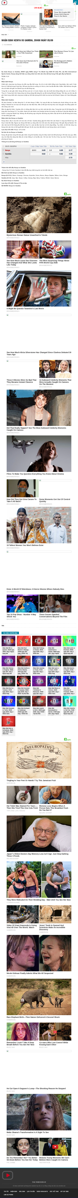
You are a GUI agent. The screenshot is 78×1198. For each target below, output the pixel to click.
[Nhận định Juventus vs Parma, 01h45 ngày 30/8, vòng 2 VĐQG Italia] (39, 661)
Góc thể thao (54, 1191)
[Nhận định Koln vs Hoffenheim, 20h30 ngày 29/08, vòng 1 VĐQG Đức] (8, 721)
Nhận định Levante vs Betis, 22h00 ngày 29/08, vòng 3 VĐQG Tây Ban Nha (39, 710)
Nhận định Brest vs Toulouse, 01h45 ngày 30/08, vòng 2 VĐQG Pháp (8, 690)
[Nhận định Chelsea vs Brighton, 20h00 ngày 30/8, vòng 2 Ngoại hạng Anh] (8, 661)
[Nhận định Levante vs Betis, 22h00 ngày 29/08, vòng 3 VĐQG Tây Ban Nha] (39, 701)
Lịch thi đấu (31, 1191)
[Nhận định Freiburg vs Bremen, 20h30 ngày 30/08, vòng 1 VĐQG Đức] (39, 641)
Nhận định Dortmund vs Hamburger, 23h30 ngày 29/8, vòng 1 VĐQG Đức (23, 710)
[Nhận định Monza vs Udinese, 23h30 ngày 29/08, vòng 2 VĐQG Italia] (54, 681)
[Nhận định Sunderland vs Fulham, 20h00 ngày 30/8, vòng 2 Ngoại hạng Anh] (54, 641)
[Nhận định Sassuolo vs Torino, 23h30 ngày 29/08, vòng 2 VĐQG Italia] (8, 701)
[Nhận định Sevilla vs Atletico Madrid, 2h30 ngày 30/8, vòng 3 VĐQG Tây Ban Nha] (24, 661)
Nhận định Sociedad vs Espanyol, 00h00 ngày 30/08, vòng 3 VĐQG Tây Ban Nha (23, 690)
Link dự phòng (39, 7)
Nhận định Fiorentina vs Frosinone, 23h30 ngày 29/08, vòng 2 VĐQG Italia (69, 691)
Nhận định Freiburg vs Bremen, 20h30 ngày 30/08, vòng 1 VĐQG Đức (38, 650)
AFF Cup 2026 (64, 1191)
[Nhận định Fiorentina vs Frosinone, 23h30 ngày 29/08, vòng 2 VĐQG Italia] (69, 681)
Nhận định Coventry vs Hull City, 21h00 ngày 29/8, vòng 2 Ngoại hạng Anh (69, 710)
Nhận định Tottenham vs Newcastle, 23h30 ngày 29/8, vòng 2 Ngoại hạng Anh (38, 691)
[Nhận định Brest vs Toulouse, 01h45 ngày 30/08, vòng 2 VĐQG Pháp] (8, 681)
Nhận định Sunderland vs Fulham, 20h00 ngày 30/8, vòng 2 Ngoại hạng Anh (54, 651)
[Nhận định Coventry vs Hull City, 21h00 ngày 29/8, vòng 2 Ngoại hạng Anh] (69, 701)
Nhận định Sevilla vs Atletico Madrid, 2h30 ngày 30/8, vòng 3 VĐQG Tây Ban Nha (23, 671)
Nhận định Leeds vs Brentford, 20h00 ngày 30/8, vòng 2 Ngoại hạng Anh (69, 650)
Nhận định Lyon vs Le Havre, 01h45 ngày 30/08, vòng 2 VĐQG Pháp (53, 670)
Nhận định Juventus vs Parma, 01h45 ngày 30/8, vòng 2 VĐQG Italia (38, 670)
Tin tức (6, 1191)
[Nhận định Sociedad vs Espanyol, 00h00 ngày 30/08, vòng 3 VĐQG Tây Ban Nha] (24, 681)
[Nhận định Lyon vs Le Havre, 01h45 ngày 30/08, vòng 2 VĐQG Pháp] (54, 661)
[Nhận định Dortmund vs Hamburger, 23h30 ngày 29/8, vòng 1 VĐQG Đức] (24, 701)
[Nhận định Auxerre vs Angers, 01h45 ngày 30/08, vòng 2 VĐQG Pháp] (69, 661)
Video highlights (42, 1191)
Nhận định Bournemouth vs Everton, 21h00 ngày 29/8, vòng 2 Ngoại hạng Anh (54, 711)
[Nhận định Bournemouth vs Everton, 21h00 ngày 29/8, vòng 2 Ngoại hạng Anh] (54, 701)
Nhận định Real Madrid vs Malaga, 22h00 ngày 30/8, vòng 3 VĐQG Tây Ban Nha (23, 651)
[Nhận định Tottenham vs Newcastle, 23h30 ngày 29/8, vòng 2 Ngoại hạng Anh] (39, 681)
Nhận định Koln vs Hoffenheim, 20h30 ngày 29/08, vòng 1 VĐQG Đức (8, 730)
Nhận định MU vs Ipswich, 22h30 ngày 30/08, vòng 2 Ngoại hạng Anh (8, 650)
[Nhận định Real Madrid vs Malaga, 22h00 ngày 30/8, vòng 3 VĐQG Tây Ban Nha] (24, 641)
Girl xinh (22, 1191)
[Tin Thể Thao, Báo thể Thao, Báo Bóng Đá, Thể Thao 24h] (7, 2)
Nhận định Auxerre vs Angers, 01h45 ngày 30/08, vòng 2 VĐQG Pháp (69, 670)
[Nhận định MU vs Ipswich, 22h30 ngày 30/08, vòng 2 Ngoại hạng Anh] (8, 641)
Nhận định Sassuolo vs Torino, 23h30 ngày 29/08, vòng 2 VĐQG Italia (8, 710)
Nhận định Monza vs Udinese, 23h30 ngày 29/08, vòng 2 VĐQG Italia (54, 690)
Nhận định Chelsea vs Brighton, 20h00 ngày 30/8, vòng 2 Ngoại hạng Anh (8, 670)
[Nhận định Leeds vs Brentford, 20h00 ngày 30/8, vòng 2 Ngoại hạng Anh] (69, 641)
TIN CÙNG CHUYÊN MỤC (10, 633)
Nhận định (4, 34)
